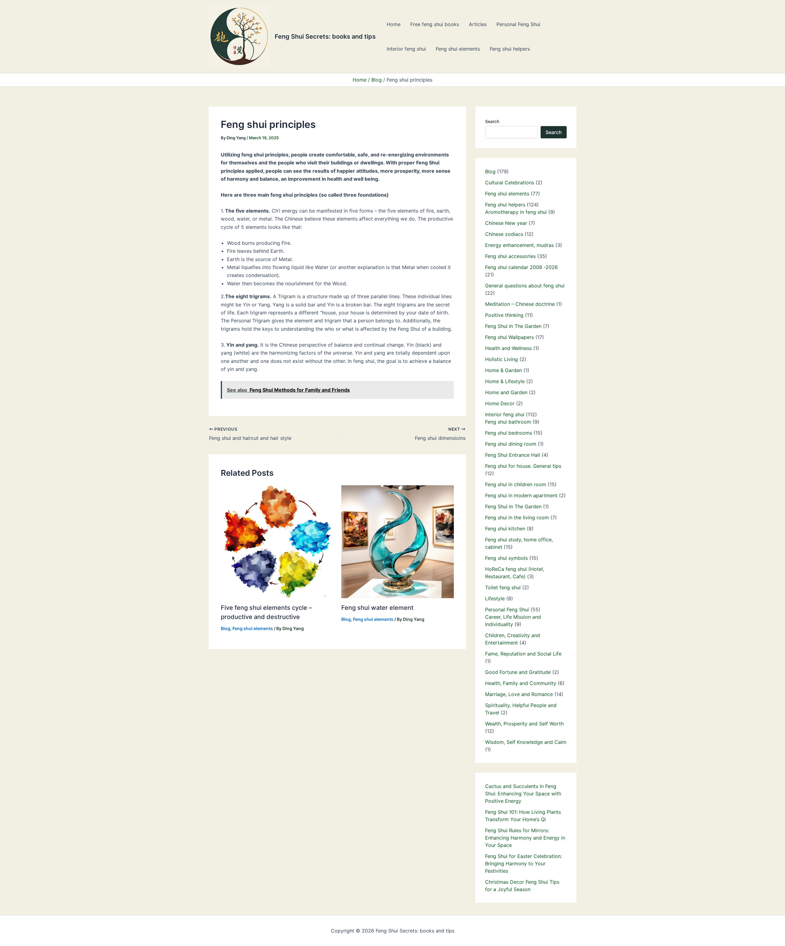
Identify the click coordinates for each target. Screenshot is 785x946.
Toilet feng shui (503, 587)
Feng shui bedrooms (508, 433)
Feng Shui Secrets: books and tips (325, 36)
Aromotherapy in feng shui (516, 212)
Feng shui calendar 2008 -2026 (521, 267)
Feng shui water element (377, 607)
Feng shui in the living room (517, 517)
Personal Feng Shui (518, 24)
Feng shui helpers (510, 49)
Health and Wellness (508, 348)
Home (393, 24)
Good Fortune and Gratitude (518, 672)
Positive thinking (504, 315)
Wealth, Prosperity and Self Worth (524, 724)
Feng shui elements (458, 49)
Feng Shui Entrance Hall (512, 455)
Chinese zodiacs (504, 234)
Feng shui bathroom (508, 422)
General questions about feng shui (525, 286)
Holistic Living (501, 359)
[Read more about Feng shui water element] (397, 541)
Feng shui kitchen (505, 528)
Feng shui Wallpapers (509, 337)
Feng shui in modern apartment (521, 495)
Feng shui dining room (510, 444)
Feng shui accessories (510, 256)
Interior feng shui (406, 49)
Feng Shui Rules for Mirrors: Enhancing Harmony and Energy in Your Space (525, 837)
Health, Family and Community (520, 683)
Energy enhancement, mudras (519, 245)
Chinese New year (506, 223)
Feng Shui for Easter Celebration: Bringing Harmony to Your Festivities (523, 863)
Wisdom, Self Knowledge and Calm (525, 742)
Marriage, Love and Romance (519, 694)
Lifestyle (495, 598)
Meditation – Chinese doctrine (520, 304)
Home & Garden (503, 370)
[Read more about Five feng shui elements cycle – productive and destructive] (277, 541)
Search (492, 121)
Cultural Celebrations (509, 182)
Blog (225, 628)
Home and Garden (506, 392)
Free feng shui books (434, 24)
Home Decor (500, 403)
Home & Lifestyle (505, 381)
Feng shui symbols (506, 558)
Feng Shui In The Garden (513, 326)
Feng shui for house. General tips (523, 466)
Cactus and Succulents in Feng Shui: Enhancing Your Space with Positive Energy (523, 793)
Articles (478, 24)
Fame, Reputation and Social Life (523, 654)
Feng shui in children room (515, 484)
